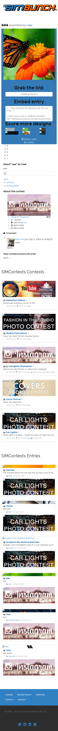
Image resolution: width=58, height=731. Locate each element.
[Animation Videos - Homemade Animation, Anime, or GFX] (29, 289)
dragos (10, 548)
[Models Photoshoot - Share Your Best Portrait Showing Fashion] (29, 322)
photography (13, 186)
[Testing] (10, 129)
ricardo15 (11, 656)
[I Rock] (29, 502)
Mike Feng (20, 239)
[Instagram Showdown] (29, 205)
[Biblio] (26, 133)
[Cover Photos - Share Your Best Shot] (29, 388)
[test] (43, 129)
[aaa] (25, 129)
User (30, 25)
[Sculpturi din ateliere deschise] (29, 538)
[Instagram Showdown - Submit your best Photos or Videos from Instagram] (29, 355)
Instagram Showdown (20, 217)
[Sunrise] (29, 466)
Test (9, 512)
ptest (10, 476)
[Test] (29, 646)
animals (10, 182)
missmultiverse (14, 620)
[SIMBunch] (31, 8)
